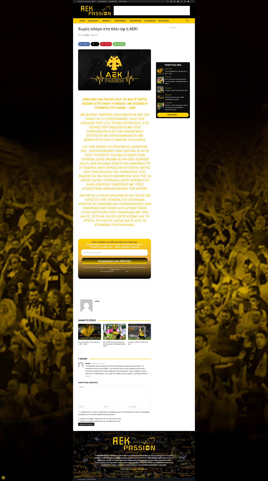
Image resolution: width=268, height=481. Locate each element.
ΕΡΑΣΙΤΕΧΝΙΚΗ (120, 21)
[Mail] (174, 1)
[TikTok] (181, 1)
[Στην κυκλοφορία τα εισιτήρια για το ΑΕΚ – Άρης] (89, 332)
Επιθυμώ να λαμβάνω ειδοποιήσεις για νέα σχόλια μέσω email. (100, 418)
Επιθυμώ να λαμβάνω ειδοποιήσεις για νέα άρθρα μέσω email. (100, 421)
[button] (187, 21)
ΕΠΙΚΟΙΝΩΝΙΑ (123, 1)
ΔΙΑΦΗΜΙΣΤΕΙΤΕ (113, 1)
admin (87, 35)
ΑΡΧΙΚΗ (82, 21)
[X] (184, 1)
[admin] (79, 35)
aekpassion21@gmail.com (138, 469)
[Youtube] (188, 1)
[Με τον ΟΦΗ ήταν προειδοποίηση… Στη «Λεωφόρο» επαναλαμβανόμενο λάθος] (114, 332)
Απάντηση (88, 376)
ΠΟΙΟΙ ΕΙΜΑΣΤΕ (102, 1)
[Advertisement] (152, 10)
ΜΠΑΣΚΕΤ (106, 21)
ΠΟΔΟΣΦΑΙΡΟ (93, 21)
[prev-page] (79, 351)
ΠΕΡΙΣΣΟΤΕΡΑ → (172, 115)
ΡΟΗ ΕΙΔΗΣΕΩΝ (149, 21)
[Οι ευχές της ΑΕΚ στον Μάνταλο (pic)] (139, 332)
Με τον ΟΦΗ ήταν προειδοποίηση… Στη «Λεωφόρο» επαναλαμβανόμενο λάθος (114, 344)
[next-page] (82, 351)
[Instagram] (171, 1)
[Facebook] (167, 1)
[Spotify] (178, 1)
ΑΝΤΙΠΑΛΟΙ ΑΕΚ (135, 21)
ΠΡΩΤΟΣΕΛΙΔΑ (163, 21)
